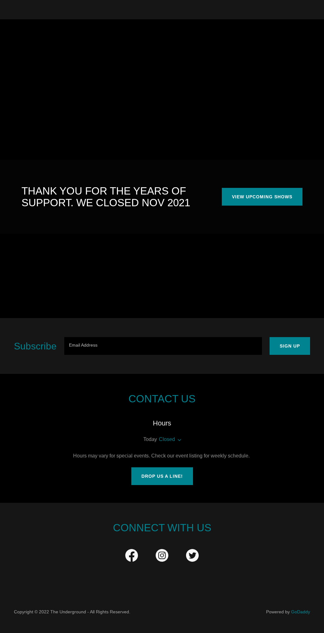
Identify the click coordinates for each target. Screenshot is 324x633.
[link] (131, 557)
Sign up (290, 345)
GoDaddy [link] (300, 611)
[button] (178, 440)
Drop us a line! (162, 476)
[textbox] (163, 346)
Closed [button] (167, 439)
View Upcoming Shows (262, 196)
